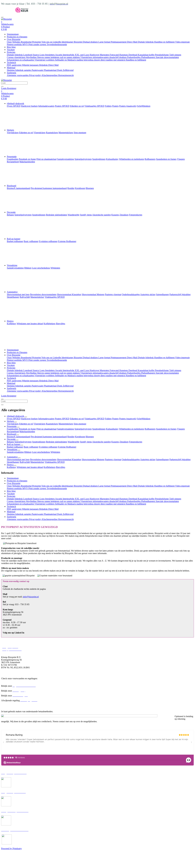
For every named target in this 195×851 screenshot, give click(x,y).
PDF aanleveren (14, 65)
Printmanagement (119, 42)
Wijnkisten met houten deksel (30, 467)
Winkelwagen (7, 24)
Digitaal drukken (90, 42)
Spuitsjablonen (98, 429)
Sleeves (41, 57)
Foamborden (12, 429)
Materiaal (11, 67)
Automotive (12, 292)
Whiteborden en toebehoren (131, 429)
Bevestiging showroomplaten (43, 459)
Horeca (10, 321)
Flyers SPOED (13, 418)
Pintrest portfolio (14, 44)
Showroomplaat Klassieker (69, 459)
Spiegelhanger (162, 459)
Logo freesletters (47, 55)
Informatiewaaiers (46, 418)
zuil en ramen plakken (70, 57)
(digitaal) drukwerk (15, 103)
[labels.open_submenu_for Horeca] (15, 465)
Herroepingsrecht (66, 75)
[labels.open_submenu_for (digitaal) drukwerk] (26, 416)
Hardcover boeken (29, 418)
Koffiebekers (49, 467)
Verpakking (12, 265)
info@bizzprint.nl (31, 596)
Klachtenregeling (50, 75)
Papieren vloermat (113, 459)
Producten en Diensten (17, 37)
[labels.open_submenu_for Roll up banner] (22, 445)
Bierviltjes (60, 467)
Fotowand (114, 55)
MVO (25, 44)
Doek (60, 70)
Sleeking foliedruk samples (19, 70)
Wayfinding (31, 57)
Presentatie (12, 156)
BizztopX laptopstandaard (18, 436)
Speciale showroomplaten (167, 57)
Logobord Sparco (31, 55)
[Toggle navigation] (2, 17)
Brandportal (26, 42)
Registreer (11, 88)
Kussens (115, 442)
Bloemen (90, 436)
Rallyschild (25, 462)
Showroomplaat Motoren (93, 459)
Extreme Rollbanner (67, 447)
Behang (10, 442)
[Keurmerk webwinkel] (22, 11)
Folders (108, 418)
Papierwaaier (38, 70)
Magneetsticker (37, 462)
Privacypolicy (35, 75)
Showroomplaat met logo (18, 459)
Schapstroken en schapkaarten (21, 60)
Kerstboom (80, 436)
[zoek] (2, 86)
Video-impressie (182, 42)
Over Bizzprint (13, 39)
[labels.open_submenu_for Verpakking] (19, 450)
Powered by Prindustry (11, 848)
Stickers (10, 130)
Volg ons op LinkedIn (51, 42)
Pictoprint (36, 42)
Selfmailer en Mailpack (65, 60)
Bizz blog (11, 47)
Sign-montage (80, 424)
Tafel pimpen (175, 55)
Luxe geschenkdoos (41, 452)
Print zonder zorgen (37, 44)
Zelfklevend (68, 70)
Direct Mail (132, 42)
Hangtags (123, 55)
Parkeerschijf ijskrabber (180, 459)
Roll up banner (13, 239)
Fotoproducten (135, 442)
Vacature (11, 49)
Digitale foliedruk (146, 42)
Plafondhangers (148, 57)
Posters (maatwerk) (127, 418)
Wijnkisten (55, 452)
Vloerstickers (86, 57)
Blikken (27, 452)
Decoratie (11, 212)
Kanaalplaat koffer (146, 55)
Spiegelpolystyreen (83, 429)
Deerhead (133, 55)
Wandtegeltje (73, 442)
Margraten (105, 55)
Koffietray (11, 467)
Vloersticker (40, 60)
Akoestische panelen (101, 442)
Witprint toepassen (30, 65)
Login (4, 88)
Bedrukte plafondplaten (56, 442)
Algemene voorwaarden (18, 75)
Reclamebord (13, 431)
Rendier (71, 436)
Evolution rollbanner (48, 447)
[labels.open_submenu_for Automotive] (19, 457)
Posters (115, 418)
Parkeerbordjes (134, 57)
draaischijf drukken (118, 57)
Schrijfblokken (143, 418)
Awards (59, 55)
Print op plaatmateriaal (46, 429)
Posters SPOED (62, 418)
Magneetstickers (66, 424)
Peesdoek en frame (27, 429)
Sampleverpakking (65, 429)
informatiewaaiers (101, 57)
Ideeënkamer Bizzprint (72, 42)
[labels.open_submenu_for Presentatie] (18, 427)
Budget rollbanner (15, 447)
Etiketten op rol (77, 418)
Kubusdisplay (112, 429)
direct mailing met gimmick (113, 60)
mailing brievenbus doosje (88, 60)
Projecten (11, 52)
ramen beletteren (52, 57)
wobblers (50, 60)
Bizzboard (11, 185)
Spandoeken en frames (166, 429)
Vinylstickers (13, 424)
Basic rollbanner (31, 447)
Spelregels (11, 73)
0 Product (5, 28)
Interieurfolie (69, 55)
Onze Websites (14, 42)
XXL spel (79, 55)
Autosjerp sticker (147, 459)
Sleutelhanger (13, 462)
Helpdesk (43, 65)
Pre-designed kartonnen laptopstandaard (49, 436)
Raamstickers (52, 424)
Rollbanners (150, 429)
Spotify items (86, 442)
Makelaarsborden (27, 431)
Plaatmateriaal (50, 70)
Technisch (11, 62)
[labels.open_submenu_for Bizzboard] (18, 434)
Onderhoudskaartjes (131, 459)
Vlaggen (181, 429)
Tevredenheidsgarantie (57, 44)
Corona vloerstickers (16, 57)
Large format (104, 42)
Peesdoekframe (162, 55)
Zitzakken (123, 442)
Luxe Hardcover (92, 55)
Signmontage (13, 34)
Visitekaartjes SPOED (94, 418)
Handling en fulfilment (164, 42)
